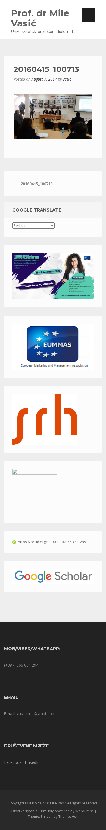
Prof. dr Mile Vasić (40, 18)
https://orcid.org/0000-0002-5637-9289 (52, 541)
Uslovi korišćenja (24, 810)
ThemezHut (67, 816)
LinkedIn (32, 762)
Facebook (12, 762)
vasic (67, 79)
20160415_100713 (37, 183)
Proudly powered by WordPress (67, 810)
